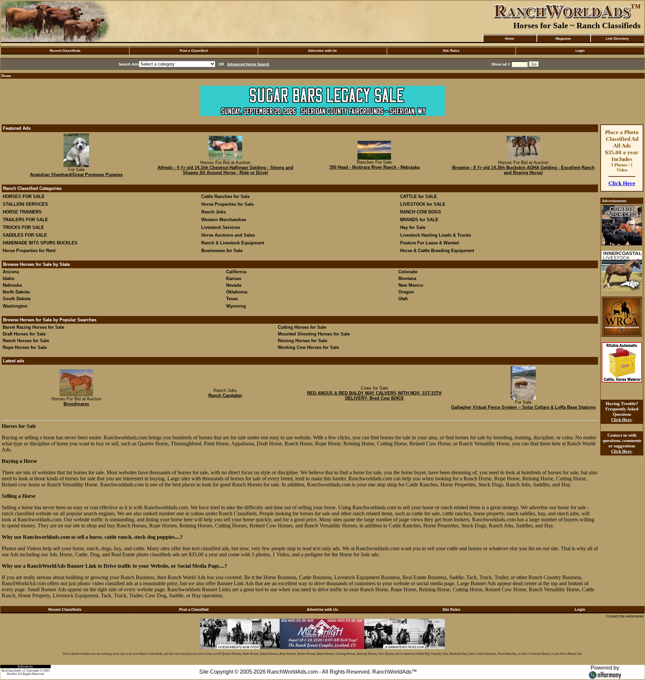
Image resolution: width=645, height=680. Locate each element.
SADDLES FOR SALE (25, 235)
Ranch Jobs (213, 211)
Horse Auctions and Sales (228, 235)
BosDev (12, 674)
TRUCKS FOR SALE (23, 227)
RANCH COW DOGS (420, 211)
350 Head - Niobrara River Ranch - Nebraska (374, 167)
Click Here (621, 183)
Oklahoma (236, 291)
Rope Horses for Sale (25, 347)
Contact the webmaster (625, 616)
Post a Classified (194, 50)
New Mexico (410, 285)
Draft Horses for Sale (24, 333)
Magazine (563, 38)
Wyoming (236, 306)
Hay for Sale (413, 227)
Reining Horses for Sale (302, 340)
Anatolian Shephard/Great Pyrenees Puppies (76, 174)
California (236, 271)
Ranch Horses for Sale (26, 340)
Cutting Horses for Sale (302, 327)
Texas (232, 298)
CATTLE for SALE (418, 196)
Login (580, 50)
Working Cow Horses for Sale (308, 347)
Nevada (233, 285)
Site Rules (451, 50)
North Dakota (16, 291)
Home (509, 38)
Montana (407, 278)
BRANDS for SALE (419, 219)
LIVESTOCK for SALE (422, 204)
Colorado (408, 271)
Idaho (8, 278)
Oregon (406, 291)
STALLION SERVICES (25, 204)
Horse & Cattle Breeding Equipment (437, 250)
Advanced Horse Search (248, 64)
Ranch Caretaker (225, 395)
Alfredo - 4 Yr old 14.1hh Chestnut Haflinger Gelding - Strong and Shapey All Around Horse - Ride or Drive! (225, 170)
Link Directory (617, 38)
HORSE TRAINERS (22, 211)
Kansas (233, 278)
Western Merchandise (223, 219)
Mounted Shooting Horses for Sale (314, 333)
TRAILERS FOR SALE (25, 219)
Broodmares (76, 403)
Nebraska (12, 285)
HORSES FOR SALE (24, 196)
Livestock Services (220, 227)
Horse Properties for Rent (29, 250)
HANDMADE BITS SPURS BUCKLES (40, 242)
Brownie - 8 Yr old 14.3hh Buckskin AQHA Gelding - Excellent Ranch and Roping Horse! (523, 170)
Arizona (11, 271)
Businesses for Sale (222, 250)
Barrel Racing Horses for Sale (33, 327)
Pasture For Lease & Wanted (429, 242)
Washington (15, 306)
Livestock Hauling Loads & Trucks (435, 235)
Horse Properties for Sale (227, 204)
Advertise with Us (322, 50)
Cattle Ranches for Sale (225, 196)
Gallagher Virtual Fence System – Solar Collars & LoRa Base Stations (523, 407)
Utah (403, 298)
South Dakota (17, 298)
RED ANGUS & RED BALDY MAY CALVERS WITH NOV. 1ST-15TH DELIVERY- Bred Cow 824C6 (374, 396)
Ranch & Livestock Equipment (232, 242)
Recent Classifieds (65, 50)
